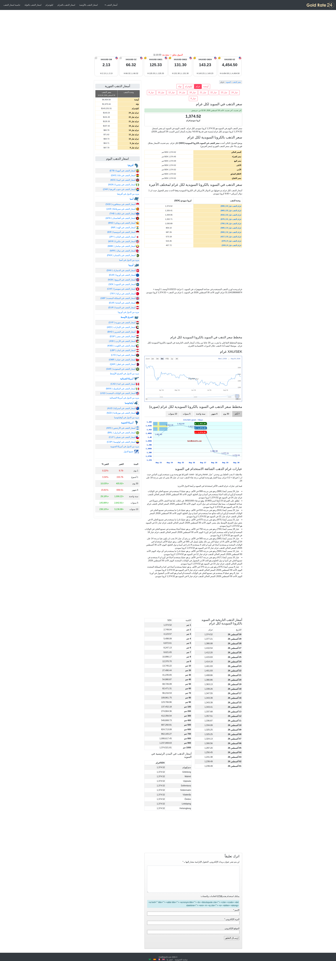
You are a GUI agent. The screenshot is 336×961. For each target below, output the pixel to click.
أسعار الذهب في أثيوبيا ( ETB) (123, 171)
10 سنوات (172, 414)
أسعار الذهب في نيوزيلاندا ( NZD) (121, 413)
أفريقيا (131, 165)
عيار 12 (171, 92)
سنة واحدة (200, 414)
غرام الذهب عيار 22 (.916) (231, 215)
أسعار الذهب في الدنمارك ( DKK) (121, 270)
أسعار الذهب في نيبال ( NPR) (123, 251)
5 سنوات (186, 414)
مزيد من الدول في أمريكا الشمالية (124, 398)
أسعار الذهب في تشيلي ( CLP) (122, 437)
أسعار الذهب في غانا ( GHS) (123, 175)
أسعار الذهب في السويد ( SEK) (122, 284)
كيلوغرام (188, 86)
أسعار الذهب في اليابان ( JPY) (122, 237)
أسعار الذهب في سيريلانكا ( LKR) (121, 209)
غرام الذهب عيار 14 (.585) (231, 228)
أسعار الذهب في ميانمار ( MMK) (122, 246)
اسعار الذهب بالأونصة (88, 5)
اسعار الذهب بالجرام (66, 5)
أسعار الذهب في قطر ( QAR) (123, 364)
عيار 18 (192, 92)
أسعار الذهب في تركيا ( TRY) (123, 294)
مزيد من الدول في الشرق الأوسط (124, 373)
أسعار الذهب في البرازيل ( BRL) (121, 432)
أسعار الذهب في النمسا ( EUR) (122, 307)
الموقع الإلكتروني (232, 928)
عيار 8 (193, 98)
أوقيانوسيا (129, 403)
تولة (180, 86)
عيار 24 (234, 92)
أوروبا (131, 265)
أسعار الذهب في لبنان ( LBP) (123, 350)
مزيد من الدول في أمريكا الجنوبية (124, 446)
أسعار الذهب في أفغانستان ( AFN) (121, 218)
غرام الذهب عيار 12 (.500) (231, 232)
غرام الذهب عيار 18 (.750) (231, 223)
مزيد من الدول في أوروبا (128, 312)
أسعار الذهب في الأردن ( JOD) (122, 341)
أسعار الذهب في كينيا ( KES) (123, 180)
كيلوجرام (49, 5)
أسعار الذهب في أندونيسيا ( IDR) (121, 232)
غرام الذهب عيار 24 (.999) (231, 206)
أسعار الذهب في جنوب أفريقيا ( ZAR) (119, 189)
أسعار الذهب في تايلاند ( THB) (122, 213)
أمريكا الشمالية (127, 379)
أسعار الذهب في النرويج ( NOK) (122, 280)
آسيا (132, 199)
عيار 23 (224, 92)
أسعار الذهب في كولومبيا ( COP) (121, 442)
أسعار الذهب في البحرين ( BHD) (121, 332)
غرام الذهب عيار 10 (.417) (231, 237)
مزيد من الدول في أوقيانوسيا (126, 417)
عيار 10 (161, 92)
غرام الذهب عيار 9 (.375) (231, 241)
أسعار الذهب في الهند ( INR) (123, 227)
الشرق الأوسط (127, 317)
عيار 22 (213, 92)
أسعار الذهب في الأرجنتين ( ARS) (121, 428)
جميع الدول (129, 451)
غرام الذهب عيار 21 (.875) (231, 219)
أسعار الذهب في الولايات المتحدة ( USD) (118, 393)
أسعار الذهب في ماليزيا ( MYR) (122, 241)
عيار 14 (182, 92)
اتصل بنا (170, 960)
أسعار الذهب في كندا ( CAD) (123, 384)
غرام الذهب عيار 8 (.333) (231, 245)
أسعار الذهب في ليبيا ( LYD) (123, 355)
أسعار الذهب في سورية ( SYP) (122, 322)
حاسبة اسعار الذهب (11, 5)
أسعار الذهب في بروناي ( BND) (122, 223)
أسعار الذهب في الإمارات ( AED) (121, 327)
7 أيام (237, 414)
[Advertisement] (168, 33)
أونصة (205, 86)
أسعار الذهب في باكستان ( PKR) (121, 255)
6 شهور (214, 414)
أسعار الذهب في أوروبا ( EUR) (122, 275)
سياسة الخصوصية (181, 960)
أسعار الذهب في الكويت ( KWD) (121, 346)
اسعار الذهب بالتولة (33, 5)
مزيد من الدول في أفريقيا (128, 194)
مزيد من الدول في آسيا (129, 260)
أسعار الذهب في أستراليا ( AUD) (121, 408)
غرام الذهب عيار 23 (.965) (231, 210)
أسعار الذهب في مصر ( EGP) (123, 336)
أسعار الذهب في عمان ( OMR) (122, 360)
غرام (198, 86)
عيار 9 (151, 92)
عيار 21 (203, 92)
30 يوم (226, 414)
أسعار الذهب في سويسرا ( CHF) (121, 289)
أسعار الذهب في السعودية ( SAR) (121, 369)
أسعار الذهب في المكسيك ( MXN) (121, 389)
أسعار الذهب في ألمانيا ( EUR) (122, 303)
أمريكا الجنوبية (127, 423)
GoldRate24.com (165, 957)
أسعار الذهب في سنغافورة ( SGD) (121, 204)
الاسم (236, 910)
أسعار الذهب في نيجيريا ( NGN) (122, 184)
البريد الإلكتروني (231, 919)
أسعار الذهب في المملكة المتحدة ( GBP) (118, 298)
